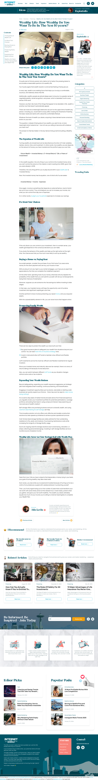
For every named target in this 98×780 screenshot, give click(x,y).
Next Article (66, 520)
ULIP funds (48, 372)
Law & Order (84, 110)
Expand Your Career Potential (84, 102)
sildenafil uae (36, 779)
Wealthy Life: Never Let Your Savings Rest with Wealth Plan (11, 60)
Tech (26, 3)
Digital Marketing (84, 98)
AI (84, 88)
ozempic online (58, 779)
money (58, 294)
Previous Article (27, 520)
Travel (37, 3)
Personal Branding (84, 117)
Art (58, 3)
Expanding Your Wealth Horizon (9, 55)
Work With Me (64, 744)
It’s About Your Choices (9, 41)
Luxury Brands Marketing (85, 164)
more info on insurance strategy (45, 351)
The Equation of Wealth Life (9, 36)
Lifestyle (31, 3)
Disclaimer (63, 747)
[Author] (45, 510)
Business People (84, 95)
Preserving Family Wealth (10, 50)
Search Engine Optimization (84, 121)
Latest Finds (65, 3)
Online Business (84, 114)
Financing (84, 107)
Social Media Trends (84, 124)
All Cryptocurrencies (84, 91)
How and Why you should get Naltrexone (19, 777)
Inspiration (43, 3)
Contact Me (78, 3)
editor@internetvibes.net (83, 743)
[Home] (10, 3)
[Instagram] (88, 3)
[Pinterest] (92, 3)
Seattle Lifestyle (53, 3)
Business (20, 3)
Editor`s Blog (64, 752)
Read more (23, 544)
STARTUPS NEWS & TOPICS (84, 128)
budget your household (38, 196)
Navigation (63, 749)
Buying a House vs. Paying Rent (10, 46)
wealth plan (64, 170)
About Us (71, 3)
